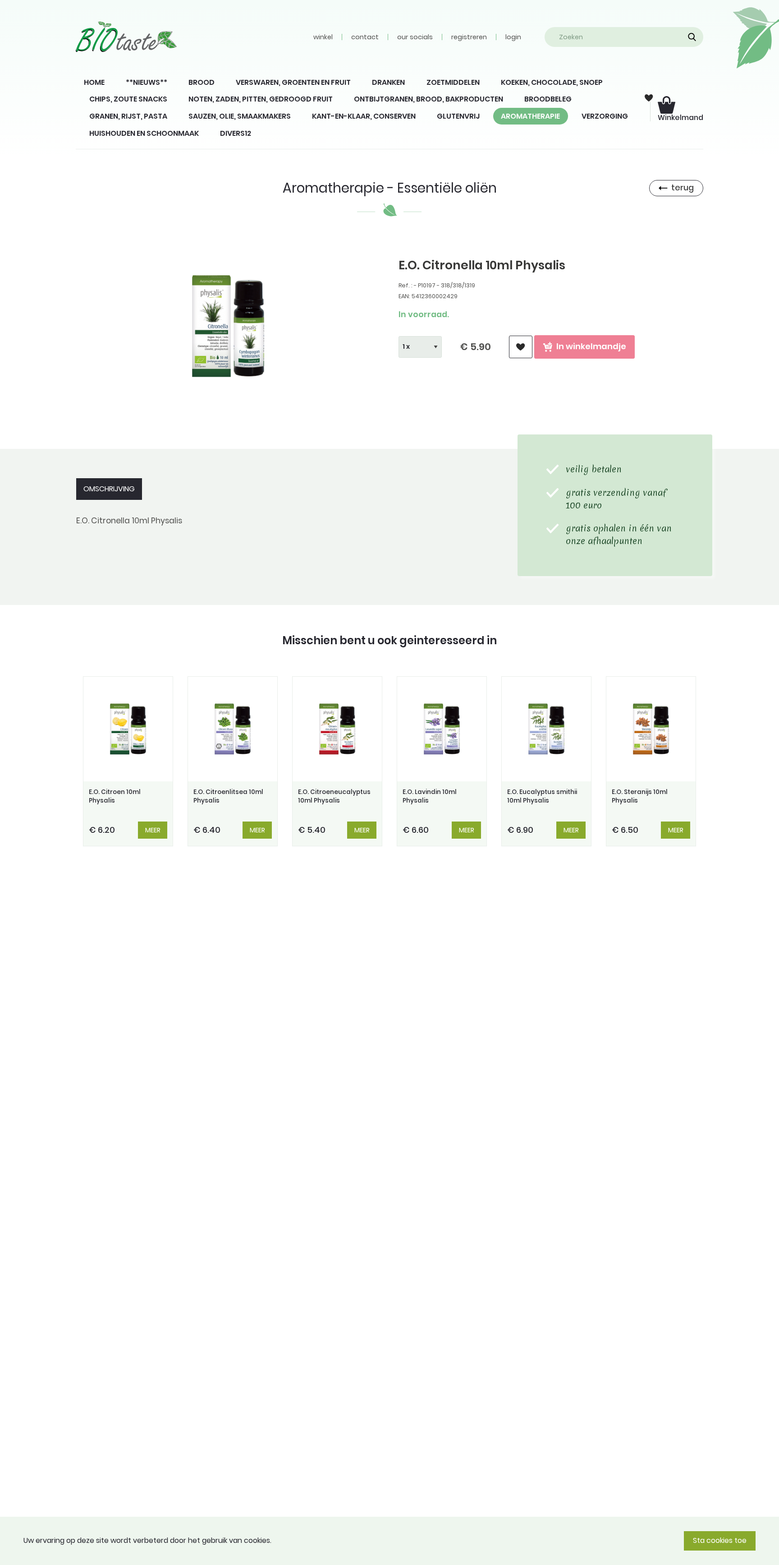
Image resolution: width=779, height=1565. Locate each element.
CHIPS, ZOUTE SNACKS (128, 99)
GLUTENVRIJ (458, 116)
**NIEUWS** (146, 82)
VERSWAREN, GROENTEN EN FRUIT (293, 82)
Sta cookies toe (720, 1540)
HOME (94, 82)
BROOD (201, 82)
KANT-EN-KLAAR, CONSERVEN (364, 116)
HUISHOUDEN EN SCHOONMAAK (144, 133)
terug (682, 187)
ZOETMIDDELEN (453, 82)
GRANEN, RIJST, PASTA (128, 116)
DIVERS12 (235, 133)
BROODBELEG (548, 99)
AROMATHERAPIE (530, 116)
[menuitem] (94, 82)
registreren (469, 37)
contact (365, 37)
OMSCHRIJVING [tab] (109, 489)
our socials (415, 37)
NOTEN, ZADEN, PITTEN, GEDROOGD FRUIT (260, 99)
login (513, 37)
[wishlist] (520, 347)
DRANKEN (388, 82)
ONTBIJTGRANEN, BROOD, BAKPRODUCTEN (428, 99)
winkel (323, 37)
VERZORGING (605, 116)
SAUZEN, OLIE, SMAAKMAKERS (239, 116)
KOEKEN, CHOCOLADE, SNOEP (552, 82)
